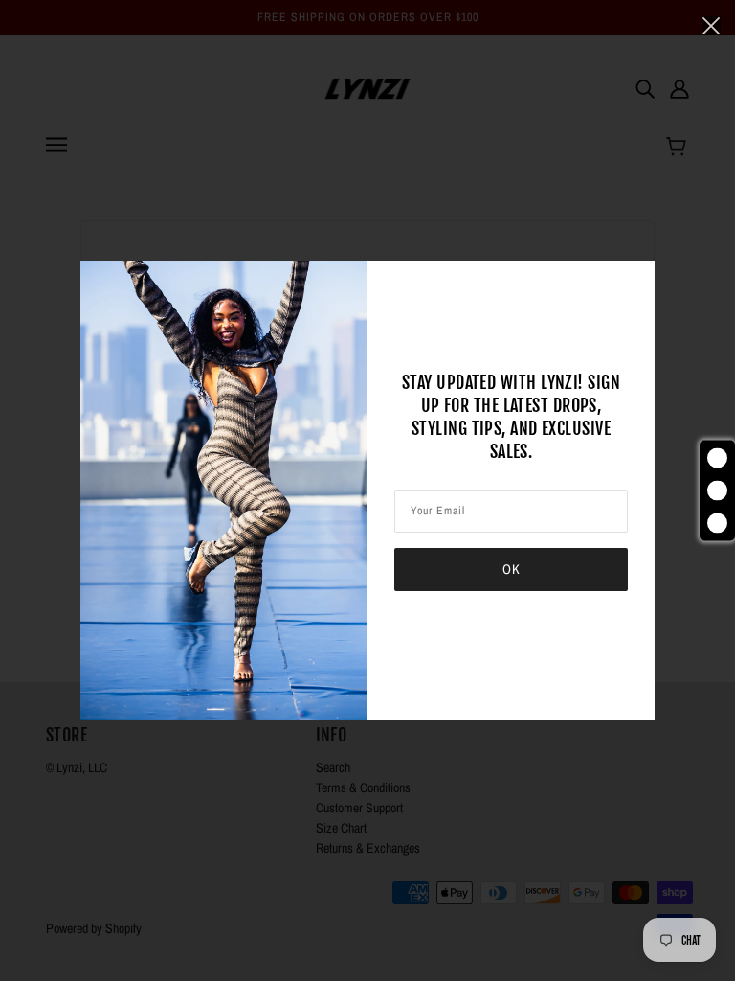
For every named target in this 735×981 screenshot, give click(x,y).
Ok (511, 569)
